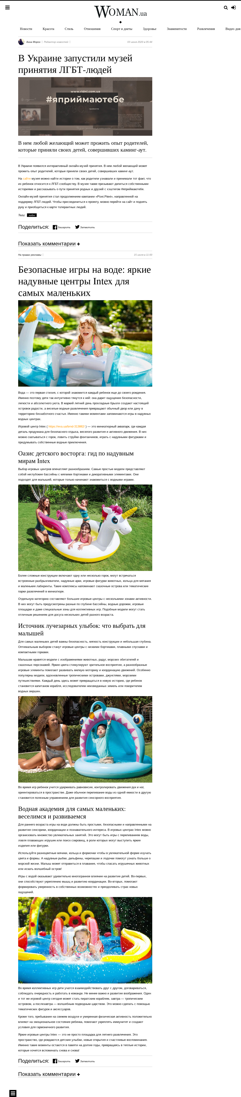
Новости (26, 28)
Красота (48, 28)
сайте (27, 178)
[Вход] (233, 7)
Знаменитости (177, 28)
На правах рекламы (29, 254)
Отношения (92, 28)
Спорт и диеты (121, 28)
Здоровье (149, 28)
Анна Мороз (33, 41)
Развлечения (206, 28)
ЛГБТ (32, 215)
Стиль (69, 28)
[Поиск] (226, 7)
